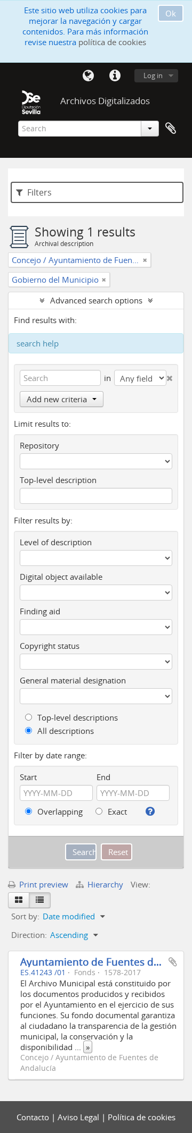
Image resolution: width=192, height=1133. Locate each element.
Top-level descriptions (76, 717)
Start (28, 777)
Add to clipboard (172, 962)
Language (88, 76)
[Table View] (40, 900)
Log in (153, 75)
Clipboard (170, 128)
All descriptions (64, 730)
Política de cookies (141, 1117)
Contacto (34, 1117)
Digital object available (61, 576)
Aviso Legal (79, 1117)
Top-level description (58, 480)
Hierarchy (105, 884)
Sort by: (25, 916)
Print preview (42, 884)
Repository (39, 445)
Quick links (114, 76)
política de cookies (112, 42)
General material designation (73, 680)
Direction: (29, 934)
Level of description (56, 542)
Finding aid (40, 611)
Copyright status (49, 645)
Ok (170, 13)
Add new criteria (57, 399)
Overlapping (59, 811)
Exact (116, 811)
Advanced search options (96, 300)
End (103, 777)
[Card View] (18, 900)
